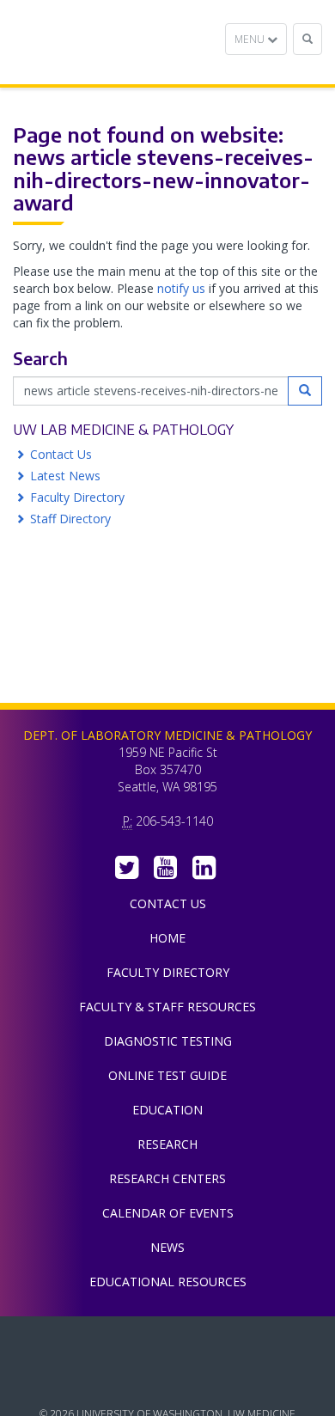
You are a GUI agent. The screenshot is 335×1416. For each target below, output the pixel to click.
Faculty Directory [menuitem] (168, 972)
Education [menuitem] (167, 1110)
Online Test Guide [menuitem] (167, 1075)
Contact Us (61, 454)
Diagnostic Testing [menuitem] (168, 1041)
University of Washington (167, 1381)
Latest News (65, 475)
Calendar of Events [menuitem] (168, 1213)
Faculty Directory (77, 497)
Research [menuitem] (167, 1144)
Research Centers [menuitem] (167, 1178)
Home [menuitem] (167, 938)
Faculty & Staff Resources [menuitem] (167, 1006)
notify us (181, 288)
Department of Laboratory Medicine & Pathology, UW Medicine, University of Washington (101, 42)
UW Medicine (167, 1342)
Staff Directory (70, 518)
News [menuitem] (167, 1247)
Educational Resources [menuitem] (168, 1281)
